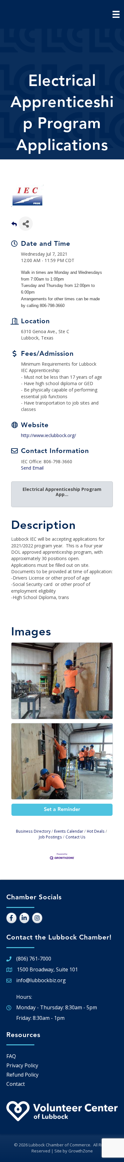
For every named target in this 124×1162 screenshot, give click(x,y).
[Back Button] (14, 225)
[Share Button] (25, 223)
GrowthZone (80, 1151)
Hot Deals (96, 831)
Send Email (32, 468)
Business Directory (33, 831)
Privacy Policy (22, 1065)
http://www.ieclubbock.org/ (48, 435)
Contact (15, 1083)
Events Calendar (68, 831)
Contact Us (75, 836)
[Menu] (116, 14)
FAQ (11, 1056)
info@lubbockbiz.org (41, 980)
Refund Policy (22, 1074)
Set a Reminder (62, 810)
